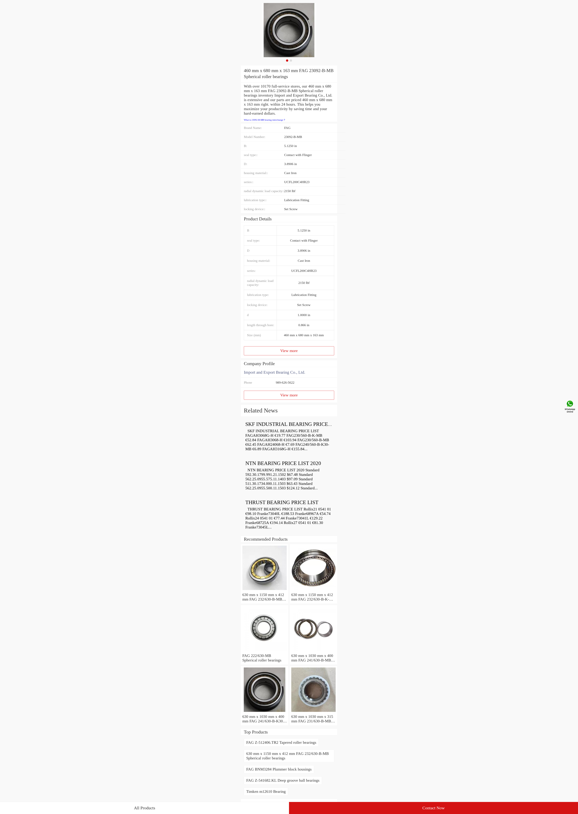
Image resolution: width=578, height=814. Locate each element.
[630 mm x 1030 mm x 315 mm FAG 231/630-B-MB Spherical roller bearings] (313, 712)
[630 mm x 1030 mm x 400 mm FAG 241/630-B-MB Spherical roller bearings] (313, 651)
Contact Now (433, 808)
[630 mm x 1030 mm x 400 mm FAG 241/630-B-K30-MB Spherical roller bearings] (264, 712)
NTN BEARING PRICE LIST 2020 (283, 463)
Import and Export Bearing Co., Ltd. (274, 372)
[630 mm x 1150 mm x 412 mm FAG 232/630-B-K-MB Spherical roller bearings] (313, 590)
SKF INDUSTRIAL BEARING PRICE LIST (292, 424)
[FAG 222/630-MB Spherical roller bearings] (264, 651)
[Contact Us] (570, 407)
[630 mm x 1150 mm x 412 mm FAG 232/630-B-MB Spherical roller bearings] (264, 590)
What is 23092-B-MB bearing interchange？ (265, 120)
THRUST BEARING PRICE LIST (281, 502)
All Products (144, 808)
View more (289, 351)
